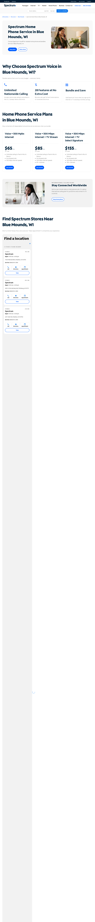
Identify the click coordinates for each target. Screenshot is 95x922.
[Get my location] (29, 243)
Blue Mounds (21, 17)
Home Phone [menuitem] (53, 5)
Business (14, 1)
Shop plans (12, 49)
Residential (6, 1)
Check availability (62, 11)
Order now (78, 5)
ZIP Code (53, 9)
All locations (5, 17)
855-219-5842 (87, 5)
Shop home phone (58, 199)
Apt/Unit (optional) (47, 10)
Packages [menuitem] (25, 5)
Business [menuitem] (61, 5)
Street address (31, 9)
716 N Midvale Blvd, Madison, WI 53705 (15, 259)
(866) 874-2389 (11, 262)
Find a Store (73, 1)
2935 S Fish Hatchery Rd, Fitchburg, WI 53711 (17, 288)
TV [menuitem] (39, 5)
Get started (9, 167)
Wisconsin (13, 17)
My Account (82, 1)
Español (89, 1)
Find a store (22, 49)
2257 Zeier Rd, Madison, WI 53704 (14, 317)
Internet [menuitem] (33, 5)
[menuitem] (6, 1)
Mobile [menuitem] (44, 5)
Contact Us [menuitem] (69, 5)
